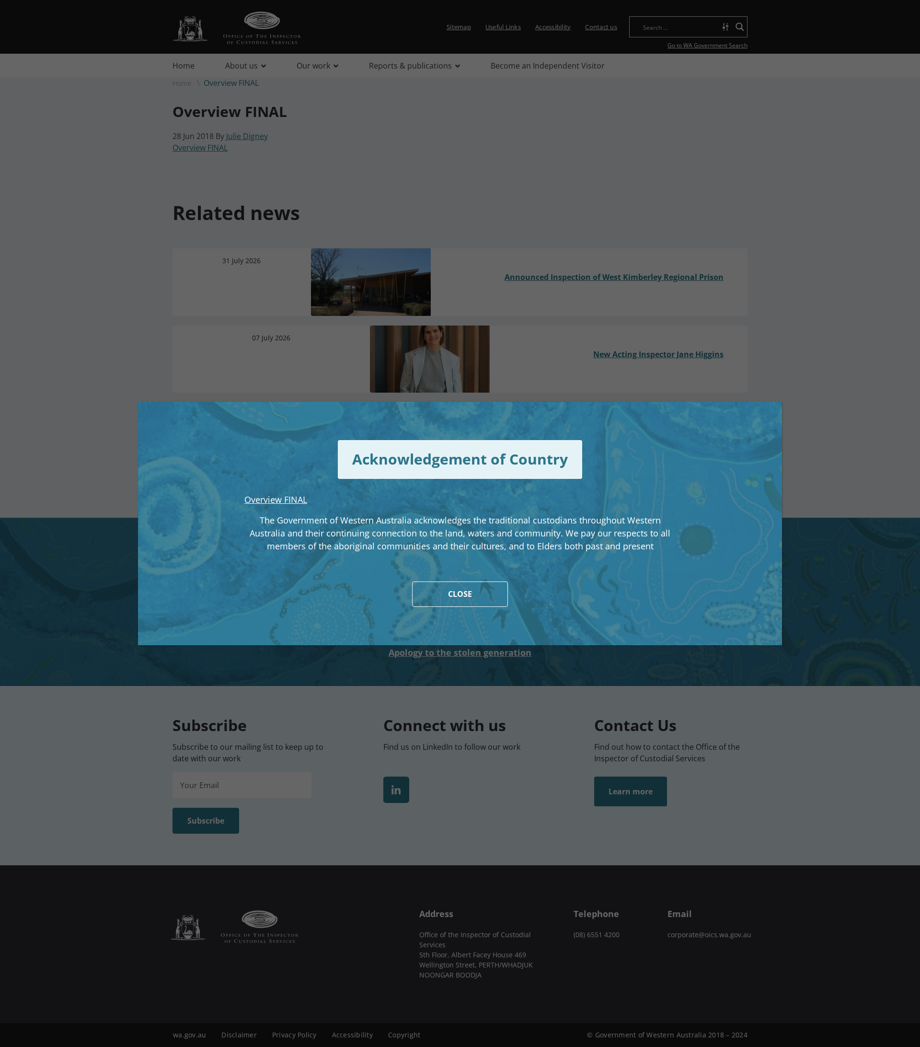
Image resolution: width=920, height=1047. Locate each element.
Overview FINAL (275, 499)
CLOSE (460, 594)
